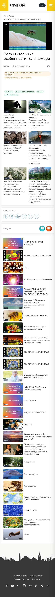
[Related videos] (6, 25)
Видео (11, 16)
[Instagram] (24, 586)
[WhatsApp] (18, 216)
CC (6, 47)
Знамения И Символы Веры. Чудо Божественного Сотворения (23, 73)
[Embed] (36, 216)
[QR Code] (30, 216)
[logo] (4, 5)
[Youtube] (12, 585)
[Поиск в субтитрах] (48, 66)
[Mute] (9, 43)
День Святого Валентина (24, 92)
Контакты (36, 579)
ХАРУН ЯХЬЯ (18, 6)
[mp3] (42, 228)
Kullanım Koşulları (21, 579)
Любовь (40, 92)
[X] (11, 216)
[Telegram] (24, 216)
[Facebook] (5, 216)
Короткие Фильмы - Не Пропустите (18, 78)
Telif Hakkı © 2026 (19, 575)
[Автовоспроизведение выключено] (37, 47)
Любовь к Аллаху (11, 95)
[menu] (51, 5)
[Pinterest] (42, 586)
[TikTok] (35, 585)
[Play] (5, 44)
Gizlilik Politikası (36, 575)
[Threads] (47, 585)
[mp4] (49, 228)
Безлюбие (8, 92)
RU (42, 5)
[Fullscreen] (49, 47)
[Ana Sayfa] (5, 16)
